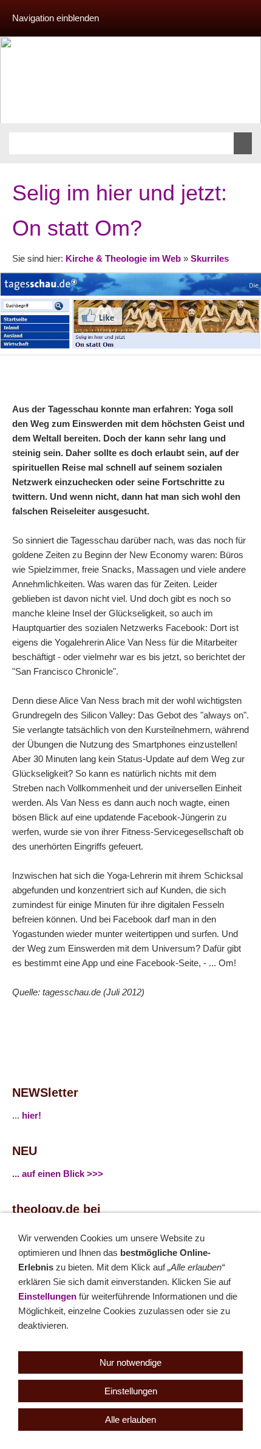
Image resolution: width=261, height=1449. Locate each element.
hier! (31, 1115)
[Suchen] (243, 143)
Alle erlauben (130, 1419)
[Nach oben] (247, 368)
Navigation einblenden (55, 18)
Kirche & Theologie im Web (123, 258)
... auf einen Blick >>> (57, 1173)
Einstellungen (47, 1296)
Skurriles (210, 258)
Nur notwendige (130, 1362)
